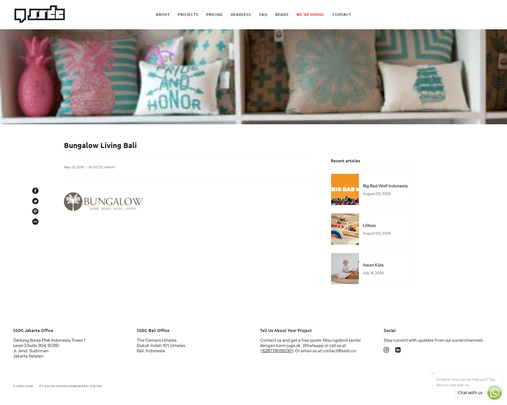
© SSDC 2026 (23, 386)
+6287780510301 (276, 350)
